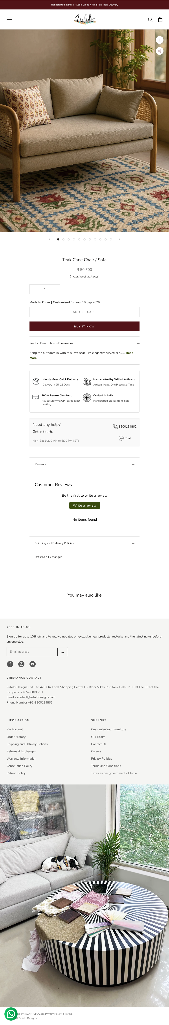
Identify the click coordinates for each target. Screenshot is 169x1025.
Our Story (98, 737)
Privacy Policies (101, 759)
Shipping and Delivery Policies (54, 543)
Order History (16, 737)
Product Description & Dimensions (51, 343)
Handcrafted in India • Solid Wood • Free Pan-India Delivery (84, 4)
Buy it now (84, 326)
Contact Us (98, 744)
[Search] (150, 19)
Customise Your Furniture (108, 729)
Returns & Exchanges (48, 557)
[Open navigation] (9, 19)
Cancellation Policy (19, 766)
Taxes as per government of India (114, 773)
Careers (96, 751)
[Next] (119, 239)
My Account (15, 729)
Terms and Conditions (106, 766)
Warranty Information (21, 759)
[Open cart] (160, 19)
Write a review (84, 505)
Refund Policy (16, 773)
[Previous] (49, 239)
